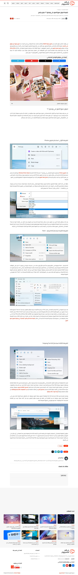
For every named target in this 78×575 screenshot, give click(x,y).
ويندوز (52, 3)
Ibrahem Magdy (17, 573)
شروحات (73, 541)
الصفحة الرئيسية (65, 9)
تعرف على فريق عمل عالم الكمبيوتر (31, 553)
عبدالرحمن (63, 18)
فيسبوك (42, 3)
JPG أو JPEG (12, 48)
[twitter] (45, 61)
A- (10, 18)
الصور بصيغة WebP (47, 44)
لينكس (33, 3)
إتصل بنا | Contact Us (34, 556)
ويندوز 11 (47, 3)
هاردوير (13, 3)
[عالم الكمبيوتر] (68, 3)
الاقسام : (72, 559)
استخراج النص (41, 389)
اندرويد (26, 3)
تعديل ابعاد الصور (44, 177)
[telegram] (17, 61)
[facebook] (59, 61)
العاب (29, 3)
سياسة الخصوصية (34, 559)
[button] (61, 452)
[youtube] (31, 61)
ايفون (22, 3)
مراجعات (17, 3)
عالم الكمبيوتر (62, 573)
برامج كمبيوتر (57, 3)
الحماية (38, 3)
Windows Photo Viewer (24, 173)
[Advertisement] (39, 33)
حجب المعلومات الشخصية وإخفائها (20, 389)
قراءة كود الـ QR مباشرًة (52, 392)
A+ (12, 18)
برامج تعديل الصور (57, 48)
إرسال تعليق (63, 475)
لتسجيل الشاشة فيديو (23, 387)
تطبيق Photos (62, 173)
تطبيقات (55, 525)
